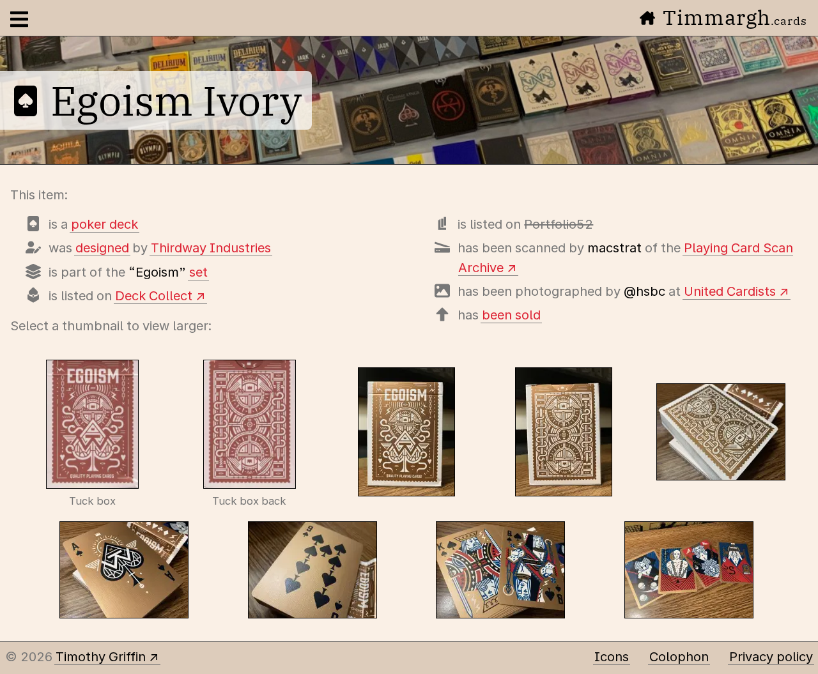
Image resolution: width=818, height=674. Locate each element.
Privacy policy (771, 656)
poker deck (104, 224)
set (198, 272)
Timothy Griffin (101, 656)
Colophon (679, 656)
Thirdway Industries (211, 248)
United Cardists (730, 291)
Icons (611, 656)
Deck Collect (153, 295)
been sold (511, 315)
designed (102, 248)
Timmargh (735, 17)
